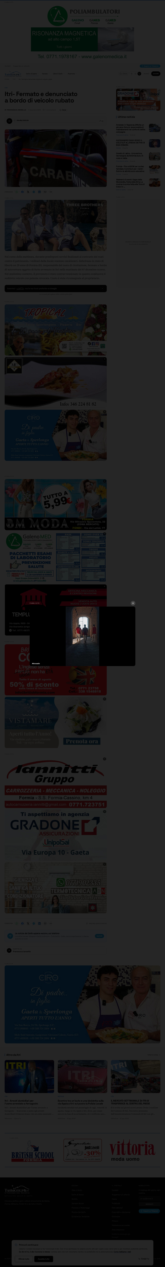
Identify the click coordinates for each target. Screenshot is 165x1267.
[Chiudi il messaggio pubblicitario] (133, 603)
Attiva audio (36, 663)
